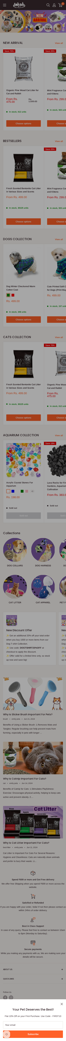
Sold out (23, 515)
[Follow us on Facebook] (5, 997)
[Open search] (48, 5)
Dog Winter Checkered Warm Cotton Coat (20, 288)
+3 (32, 491)
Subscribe (33, 1034)
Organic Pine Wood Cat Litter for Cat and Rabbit (22, 92)
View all (59, 43)
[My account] (54, 5)
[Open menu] (4, 5)
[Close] (62, 1004)
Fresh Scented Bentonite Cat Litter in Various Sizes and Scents (23, 190)
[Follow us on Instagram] (11, 997)
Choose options (23, 123)
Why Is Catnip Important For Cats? (24, 778)
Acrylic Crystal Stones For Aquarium (19, 484)
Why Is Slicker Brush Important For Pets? (27, 714)
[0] (60, 5)
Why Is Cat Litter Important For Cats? (26, 843)
